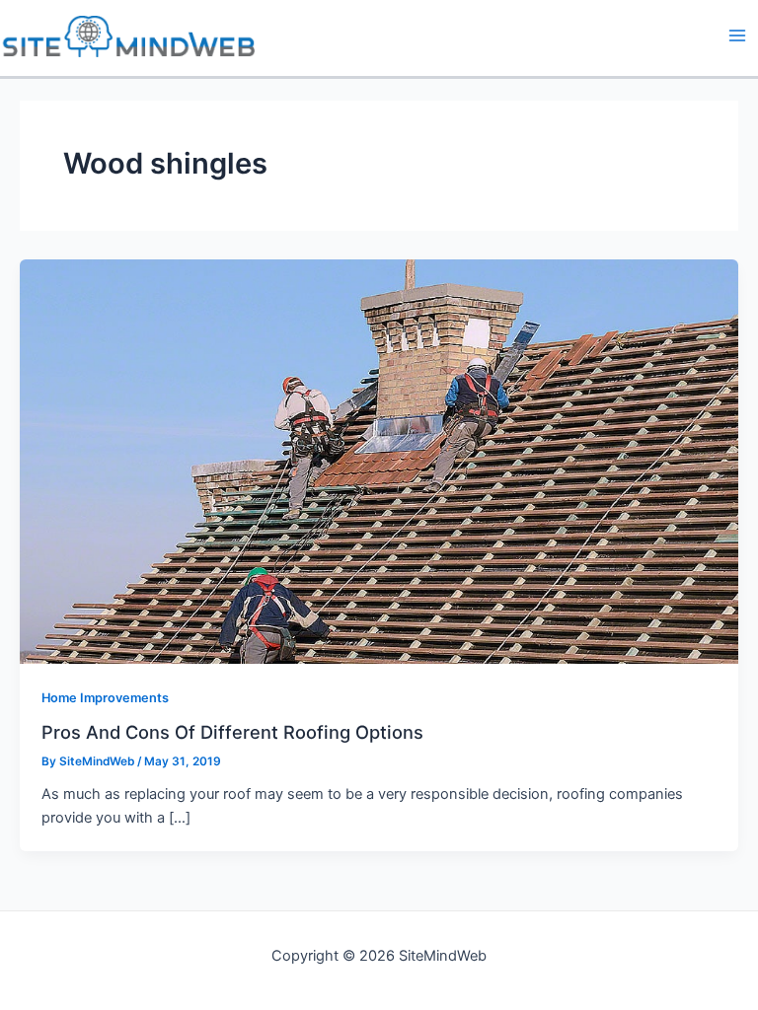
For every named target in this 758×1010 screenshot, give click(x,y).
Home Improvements (105, 697)
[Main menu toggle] (737, 35)
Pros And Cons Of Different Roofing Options (232, 732)
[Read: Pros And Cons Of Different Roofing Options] (379, 460)
